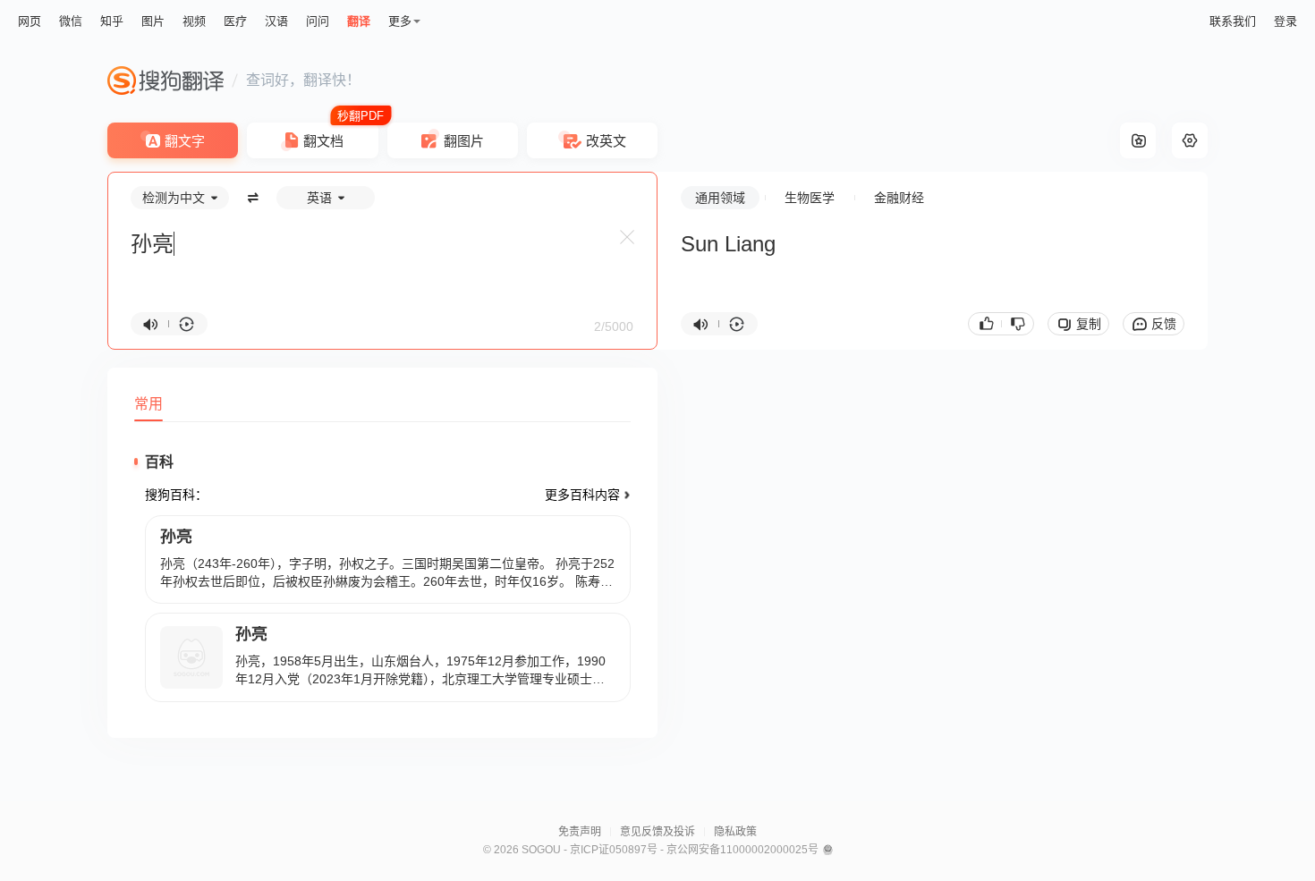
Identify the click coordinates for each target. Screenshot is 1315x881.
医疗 (235, 21)
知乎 (111, 21)
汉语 (276, 21)
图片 (153, 21)
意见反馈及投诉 (657, 832)
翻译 (358, 21)
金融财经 (899, 198)
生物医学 (810, 198)
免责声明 (579, 832)
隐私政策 (735, 832)
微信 (70, 21)
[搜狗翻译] (165, 80)
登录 (1285, 21)
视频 (194, 21)
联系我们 (1232, 21)
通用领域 (720, 198)
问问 (317, 21)
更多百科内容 (582, 494)
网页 (29, 21)
